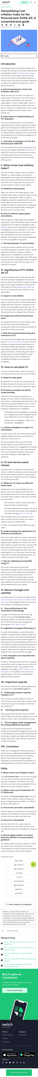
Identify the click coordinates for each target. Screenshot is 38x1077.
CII (2, 931)
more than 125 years (16, 342)
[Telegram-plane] (20, 1062)
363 (28, 150)
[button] (24, 2)
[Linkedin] (13, 1062)
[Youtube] (10, 1062)
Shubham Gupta (5, 27)
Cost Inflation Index (12, 931)
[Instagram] (3, 1062)
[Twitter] (6, 1062)
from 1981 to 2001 (18, 624)
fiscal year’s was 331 (9, 600)
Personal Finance (6, 7)
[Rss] (24, 1062)
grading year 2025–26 (25, 287)
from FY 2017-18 (25, 513)
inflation (4, 227)
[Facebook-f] (17, 1062)
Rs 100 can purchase (26, 73)
